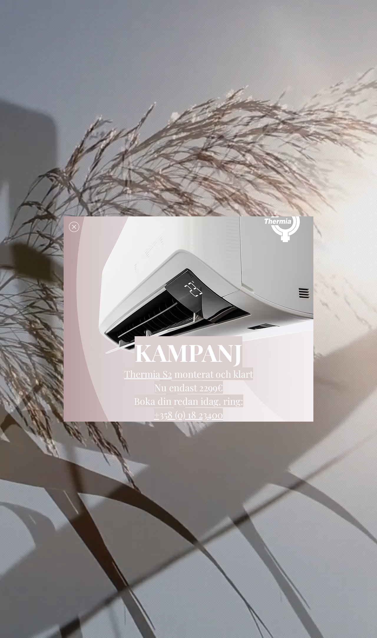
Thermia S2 (148, 373)
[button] (74, 227)
